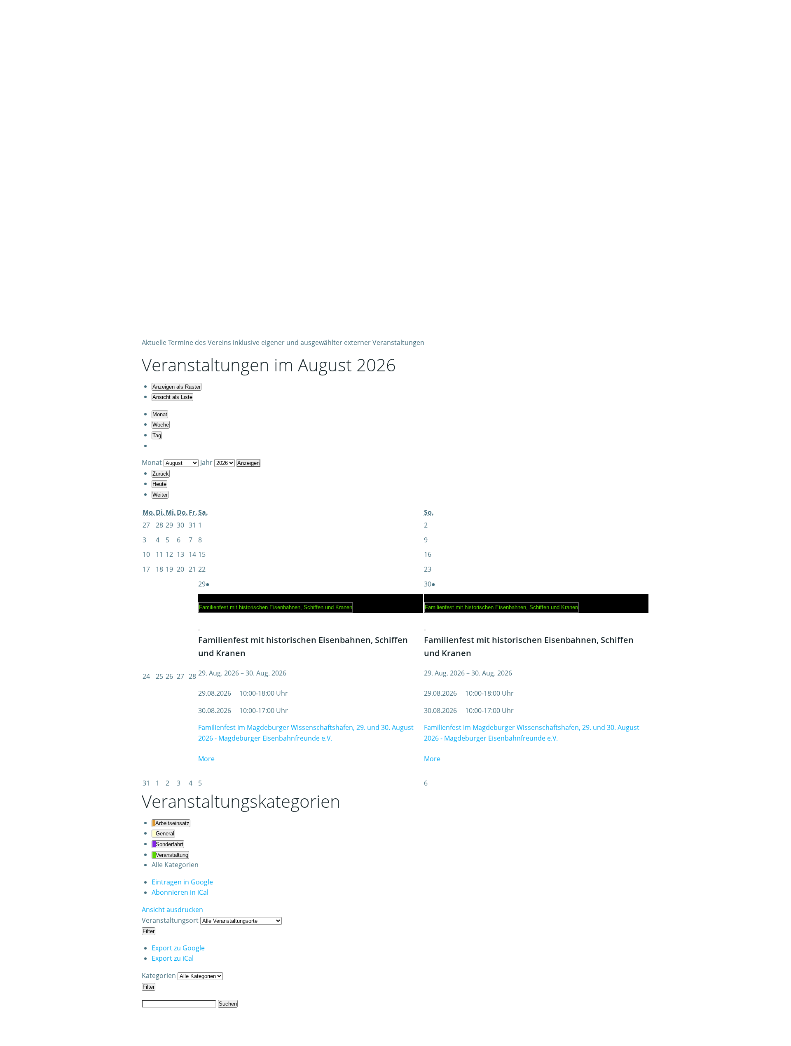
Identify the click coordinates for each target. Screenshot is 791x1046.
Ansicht (172, 909)
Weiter (160, 495)
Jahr (206, 462)
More (206, 758)
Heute (159, 484)
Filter (149, 931)
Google (182, 882)
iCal (180, 892)
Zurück (160, 474)
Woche (160, 425)
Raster (176, 387)
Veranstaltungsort (170, 920)
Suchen (228, 1003)
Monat (159, 414)
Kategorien (160, 975)
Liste (172, 397)
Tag (156, 435)
